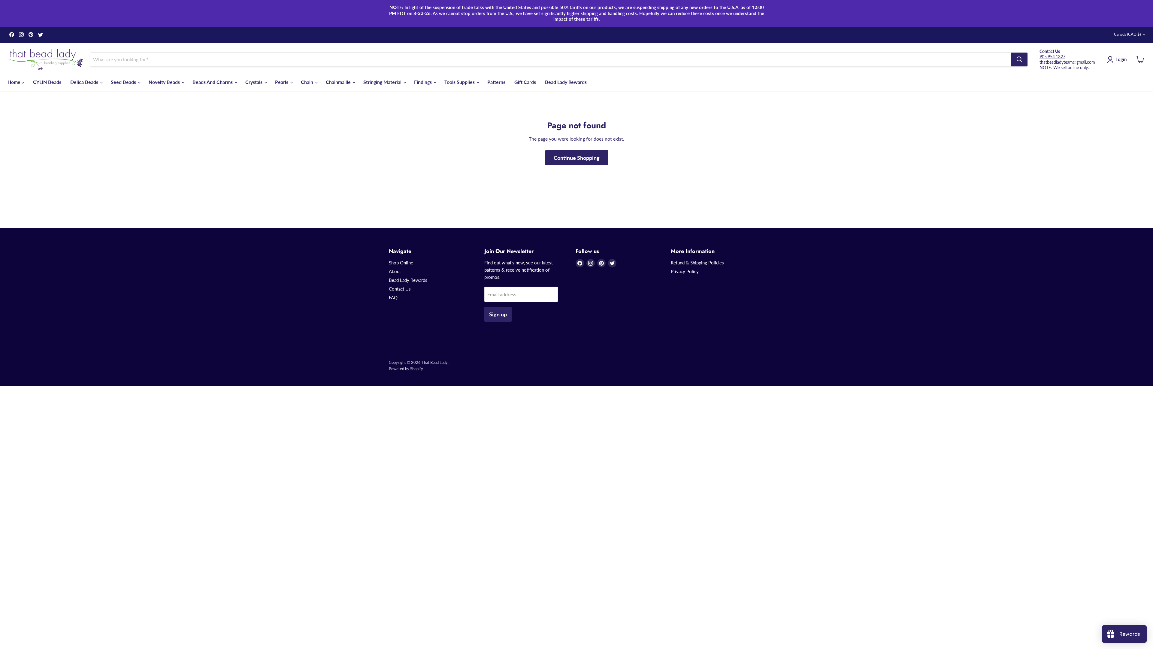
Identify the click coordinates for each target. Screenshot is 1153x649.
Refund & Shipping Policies (697, 262)
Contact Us (400, 288)
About (395, 271)
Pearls (282, 82)
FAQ (393, 297)
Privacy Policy (685, 271)
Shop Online (401, 262)
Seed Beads (124, 82)
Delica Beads (84, 82)
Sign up (498, 314)
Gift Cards (525, 82)
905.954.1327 (1052, 56)
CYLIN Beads (47, 82)
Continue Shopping (577, 157)
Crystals (254, 82)
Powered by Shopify (406, 368)
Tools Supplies (460, 82)
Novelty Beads (165, 82)
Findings (423, 82)
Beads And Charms (213, 82)
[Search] (1019, 59)
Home (15, 82)
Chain (307, 82)
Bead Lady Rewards (566, 82)
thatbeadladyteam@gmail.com (1067, 62)
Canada (1127, 34)
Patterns (496, 82)
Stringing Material (383, 82)
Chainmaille (339, 82)
